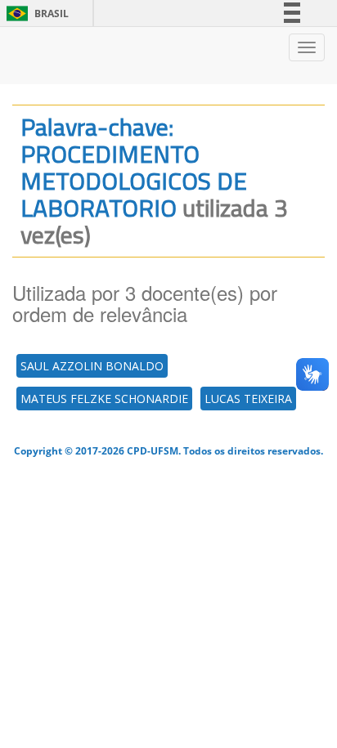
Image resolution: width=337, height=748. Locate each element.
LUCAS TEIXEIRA (248, 398)
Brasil (34, 13)
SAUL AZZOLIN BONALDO (92, 366)
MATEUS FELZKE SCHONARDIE (104, 398)
